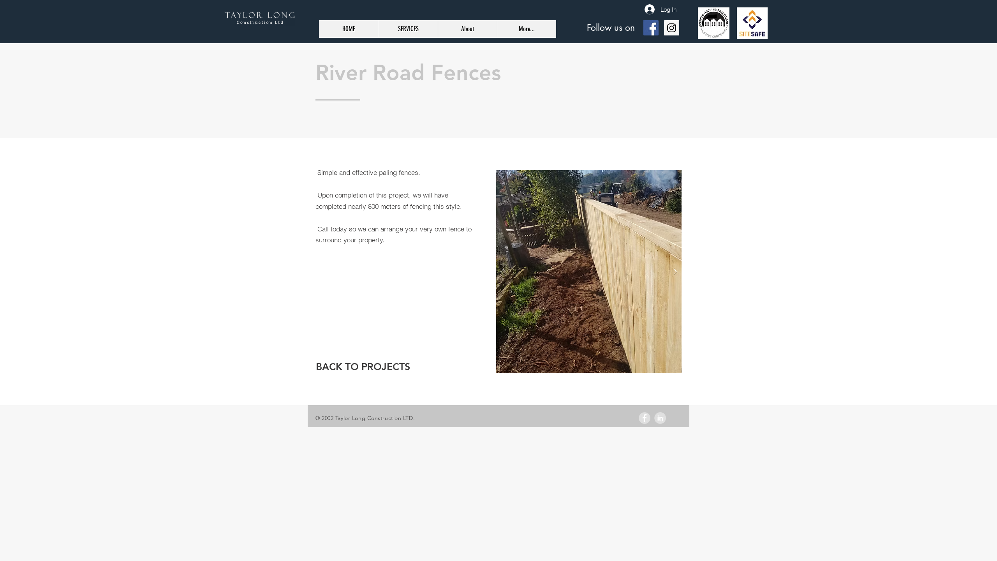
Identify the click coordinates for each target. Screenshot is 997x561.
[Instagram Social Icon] (671, 27)
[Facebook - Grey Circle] (644, 418)
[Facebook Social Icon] (651, 27)
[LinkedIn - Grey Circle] (660, 418)
